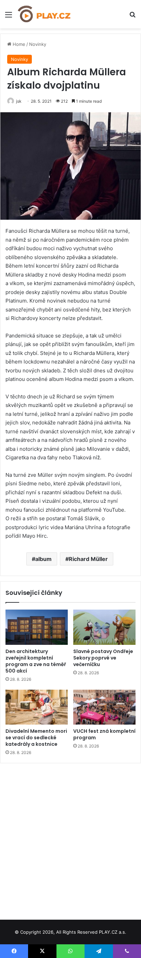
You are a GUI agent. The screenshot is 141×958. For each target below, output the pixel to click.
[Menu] (8, 17)
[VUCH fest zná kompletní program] (104, 707)
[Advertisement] (70, 838)
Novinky (37, 44)
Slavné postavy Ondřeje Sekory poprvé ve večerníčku (103, 658)
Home (18, 44)
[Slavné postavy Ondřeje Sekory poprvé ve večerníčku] (104, 627)
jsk (19, 101)
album (43, 558)
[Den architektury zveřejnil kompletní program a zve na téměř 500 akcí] (36, 627)
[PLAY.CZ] (44, 14)
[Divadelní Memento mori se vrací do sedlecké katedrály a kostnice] (36, 707)
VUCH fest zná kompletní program (104, 734)
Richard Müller (88, 558)
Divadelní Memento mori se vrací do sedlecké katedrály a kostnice (36, 738)
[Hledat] (132, 17)
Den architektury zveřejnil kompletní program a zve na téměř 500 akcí (35, 661)
